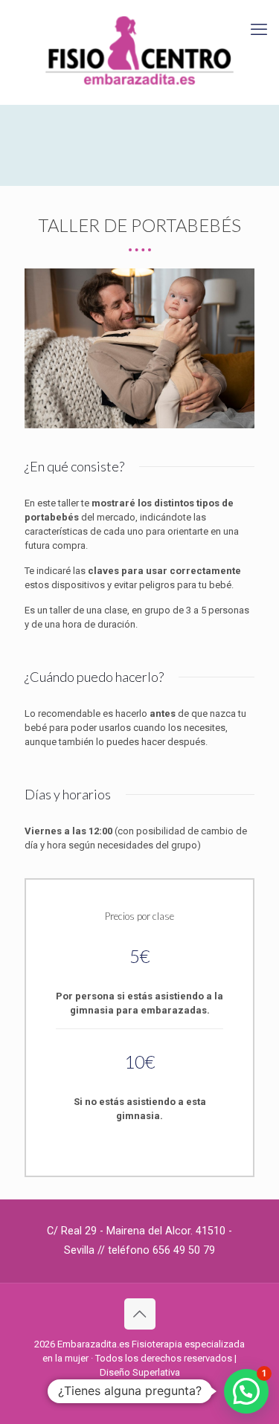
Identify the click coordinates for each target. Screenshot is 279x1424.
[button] (246, 1391)
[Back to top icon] (139, 1314)
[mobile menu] (259, 29)
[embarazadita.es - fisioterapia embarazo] (139, 52)
